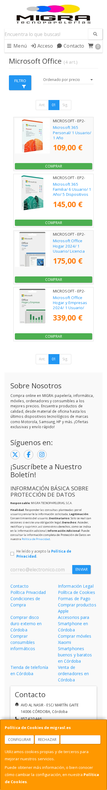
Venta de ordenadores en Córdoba (73, 673)
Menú (19, 46)
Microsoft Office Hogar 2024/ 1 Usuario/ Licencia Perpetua (69, 248)
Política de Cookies (76, 592)
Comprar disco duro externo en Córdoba (26, 623)
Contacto (73, 46)
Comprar (53, 166)
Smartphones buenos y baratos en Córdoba (75, 655)
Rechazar (47, 739)
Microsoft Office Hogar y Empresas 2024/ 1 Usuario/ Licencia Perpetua (70, 305)
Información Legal (76, 586)
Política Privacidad (28, 592)
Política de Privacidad (36, 539)
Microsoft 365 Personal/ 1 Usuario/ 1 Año (72, 132)
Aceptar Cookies (80, 739)
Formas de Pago (74, 598)
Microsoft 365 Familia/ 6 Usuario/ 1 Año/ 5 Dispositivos (72, 189)
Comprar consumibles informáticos (22, 642)
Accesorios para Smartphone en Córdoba (73, 623)
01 (54, 104)
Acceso (44, 46)
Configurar (19, 739)
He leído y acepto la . (43, 554)
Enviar (81, 569)
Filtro (20, 80)
